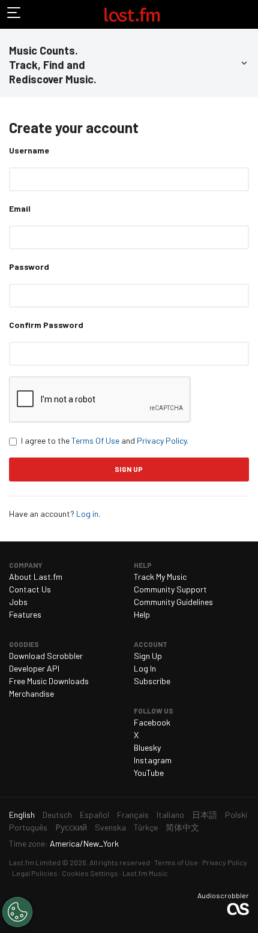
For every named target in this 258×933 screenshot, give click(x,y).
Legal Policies (35, 873)
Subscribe (152, 681)
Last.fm (132, 14)
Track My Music (160, 576)
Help (142, 614)
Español (94, 814)
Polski (236, 814)
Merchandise (31, 693)
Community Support (170, 589)
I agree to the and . (104, 440)
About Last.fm (35, 576)
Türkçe (146, 827)
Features (25, 614)
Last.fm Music (145, 873)
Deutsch (57, 814)
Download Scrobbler (46, 656)
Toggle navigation (14, 14)
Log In (145, 668)
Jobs (18, 602)
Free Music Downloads (49, 681)
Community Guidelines (173, 602)
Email (20, 208)
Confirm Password (46, 325)
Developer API (34, 668)
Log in (87, 513)
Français (133, 814)
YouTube (149, 773)
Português (28, 827)
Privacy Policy (162, 440)
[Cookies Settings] (17, 912)
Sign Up (148, 656)
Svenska (110, 827)
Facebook (152, 722)
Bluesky (147, 747)
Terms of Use (176, 862)
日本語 (204, 814)
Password (29, 266)
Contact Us (30, 589)
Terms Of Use (95, 440)
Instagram (153, 760)
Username (29, 150)
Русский (71, 827)
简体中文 (182, 827)
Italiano (170, 814)
